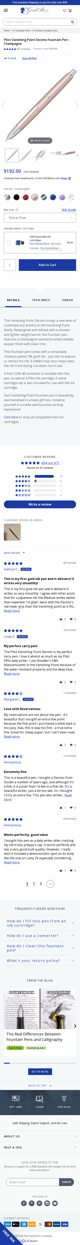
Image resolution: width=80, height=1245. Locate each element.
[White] (71, 197)
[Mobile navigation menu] (6, 10)
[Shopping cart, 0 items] (72, 10)
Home (7, 30)
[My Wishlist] (64, 10)
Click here (11, 417)
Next (77, 155)
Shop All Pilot (29, 58)
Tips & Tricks (15, 1048)
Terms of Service (28, 1240)
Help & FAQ (13, 1147)
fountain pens (23, 30)
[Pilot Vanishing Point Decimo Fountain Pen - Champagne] (12, 155)
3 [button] (41, 884)
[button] (23, 476)
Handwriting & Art (36, 1048)
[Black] (16, 197)
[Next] (77, 105)
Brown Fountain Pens (47, 30)
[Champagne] (34, 197)
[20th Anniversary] (7, 197)
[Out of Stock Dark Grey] (43, 197)
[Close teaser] (23, 1241)
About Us (12, 1136)
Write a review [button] (40, 504)
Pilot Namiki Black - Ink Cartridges (9, 243)
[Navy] (53, 197)
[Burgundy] (25, 197)
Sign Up (66, 1182)
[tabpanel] (40, 375)
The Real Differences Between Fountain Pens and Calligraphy (34, 1036)
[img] (13, 563)
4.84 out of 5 (50, 463)
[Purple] (62, 197)
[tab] (13, 302)
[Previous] (3, 105)
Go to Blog (40, 1071)
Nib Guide (69, 209)
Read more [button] (12, 611)
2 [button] (34, 884)
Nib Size (9, 210)
